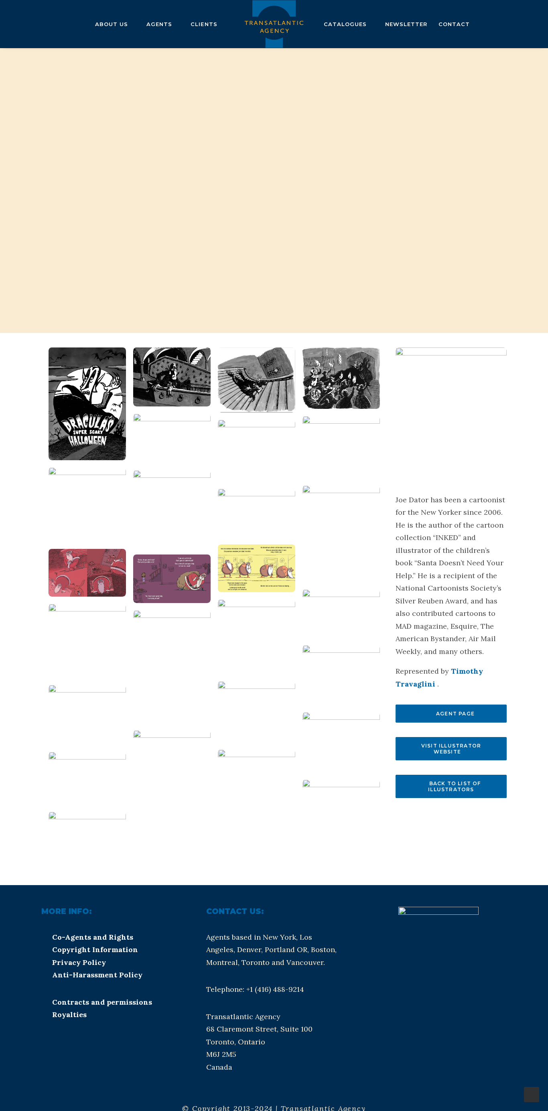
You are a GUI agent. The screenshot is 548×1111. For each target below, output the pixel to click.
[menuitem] (19, 24)
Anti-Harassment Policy (97, 974)
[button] (19, 24)
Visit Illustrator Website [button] (452, 749)
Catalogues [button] (345, 24)
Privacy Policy (79, 962)
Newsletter (406, 24)
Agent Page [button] (455, 714)
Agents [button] (159, 24)
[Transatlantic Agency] (273, 24)
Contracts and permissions (102, 1002)
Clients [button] (204, 24)
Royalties (69, 1014)
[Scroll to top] (531, 1094)
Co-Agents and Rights (92, 937)
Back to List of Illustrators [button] (455, 786)
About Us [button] (111, 24)
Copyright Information (95, 949)
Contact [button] (454, 24)
